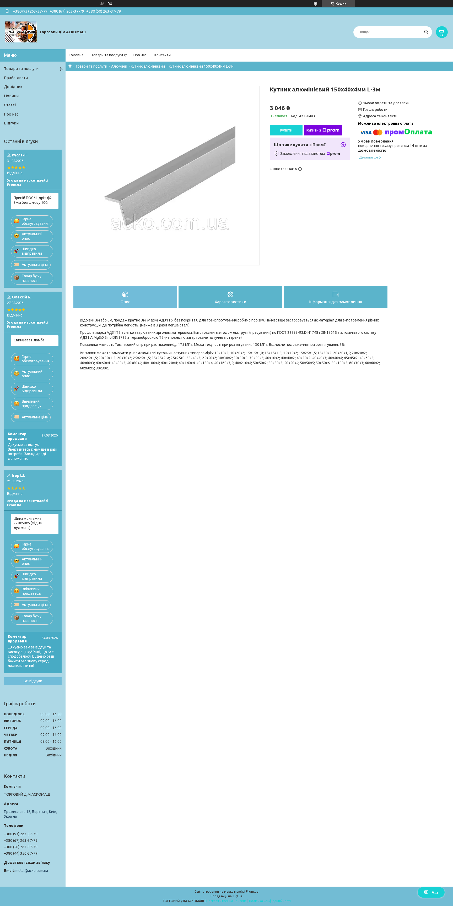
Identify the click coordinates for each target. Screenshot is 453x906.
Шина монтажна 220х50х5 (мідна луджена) (28, 523)
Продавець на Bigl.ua (226, 896)
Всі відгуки (33, 681)
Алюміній (119, 66)
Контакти (162, 55)
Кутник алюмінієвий (148, 66)
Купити (286, 130)
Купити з (313, 130)
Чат (435, 892)
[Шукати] (426, 32)
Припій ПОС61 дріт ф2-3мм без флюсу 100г (33, 200)
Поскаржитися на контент (226, 901)
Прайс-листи (16, 77)
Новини (11, 96)
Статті (10, 105)
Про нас (140, 55)
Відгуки (11, 123)
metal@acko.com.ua (31, 871)
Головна (76, 55)
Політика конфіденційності (270, 901)
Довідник (13, 86)
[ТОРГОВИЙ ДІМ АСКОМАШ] (21, 32)
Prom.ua (252, 891)
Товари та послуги (107, 55)
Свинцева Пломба (29, 340)
